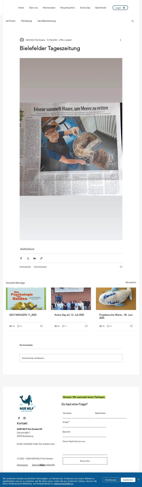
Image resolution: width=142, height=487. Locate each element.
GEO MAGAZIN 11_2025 (22, 314)
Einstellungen (111, 479)
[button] (132, 21)
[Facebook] (18, 418)
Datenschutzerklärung (63, 483)
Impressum (22, 464)
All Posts (10, 20)
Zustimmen (128, 479)
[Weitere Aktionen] (120, 40)
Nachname (100, 413)
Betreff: (67, 432)
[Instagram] (24, 418)
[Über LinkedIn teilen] (34, 258)
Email (65, 422)
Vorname (67, 413)
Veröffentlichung (46, 20)
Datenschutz (38, 464)
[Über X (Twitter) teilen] (27, 258)
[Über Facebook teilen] (21, 258)
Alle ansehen (130, 282)
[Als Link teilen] (41, 258)
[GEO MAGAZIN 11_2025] (26, 299)
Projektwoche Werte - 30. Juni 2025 (116, 316)
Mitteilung (26, 20)
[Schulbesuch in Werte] (116, 299)
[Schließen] (138, 480)
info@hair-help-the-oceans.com (39, 443)
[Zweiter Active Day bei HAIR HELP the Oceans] (71, 299)
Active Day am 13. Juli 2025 (69, 314)
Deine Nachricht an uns (74, 441)
